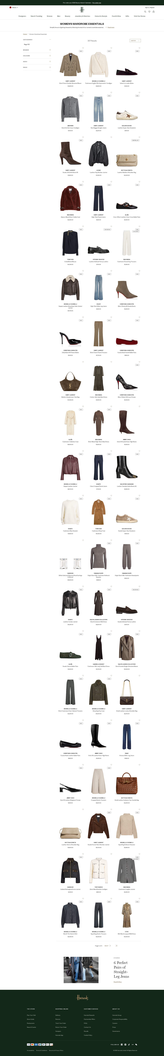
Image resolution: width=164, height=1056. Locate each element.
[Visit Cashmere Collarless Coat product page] (70, 406)
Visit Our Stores (139, 16)
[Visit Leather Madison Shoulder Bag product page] (126, 137)
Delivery (57, 1015)
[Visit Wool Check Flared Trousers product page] (98, 317)
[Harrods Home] (82, 9)
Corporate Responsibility (119, 1019)
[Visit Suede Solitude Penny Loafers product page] (126, 586)
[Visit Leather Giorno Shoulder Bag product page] (70, 809)
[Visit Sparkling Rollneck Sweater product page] (126, 809)
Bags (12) (27, 44)
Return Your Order (61, 1027)
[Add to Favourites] (83, 48)
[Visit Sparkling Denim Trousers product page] (98, 899)
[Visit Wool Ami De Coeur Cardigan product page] (70, 93)
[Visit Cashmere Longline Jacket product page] (126, 854)
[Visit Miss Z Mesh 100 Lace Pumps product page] (126, 362)
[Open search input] (145, 12)
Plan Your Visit (31, 1015)
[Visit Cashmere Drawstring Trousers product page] (126, 226)
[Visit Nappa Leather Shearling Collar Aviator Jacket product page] (70, 271)
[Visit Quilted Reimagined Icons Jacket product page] (70, 854)
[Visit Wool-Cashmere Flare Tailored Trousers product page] (70, 676)
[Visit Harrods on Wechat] (136, 1044)
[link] (81, 970)
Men (58, 16)
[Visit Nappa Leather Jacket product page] (70, 451)
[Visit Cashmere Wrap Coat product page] (98, 496)
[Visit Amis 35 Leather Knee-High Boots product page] (98, 720)
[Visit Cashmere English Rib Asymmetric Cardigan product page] (98, 48)
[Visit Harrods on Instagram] (125, 1044)
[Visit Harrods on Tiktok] (129, 1044)
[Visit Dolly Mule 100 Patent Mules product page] (70, 317)
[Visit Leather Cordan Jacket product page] (70, 586)
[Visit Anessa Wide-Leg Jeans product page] (126, 720)
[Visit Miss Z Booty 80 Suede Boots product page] (126, 271)
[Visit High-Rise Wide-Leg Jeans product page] (98, 271)
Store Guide (30, 1019)
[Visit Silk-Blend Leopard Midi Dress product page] (126, 899)
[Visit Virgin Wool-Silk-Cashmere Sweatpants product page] (126, 540)
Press (114, 1027)
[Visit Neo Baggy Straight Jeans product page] (98, 93)
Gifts (127, 16)
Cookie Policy (88, 1035)
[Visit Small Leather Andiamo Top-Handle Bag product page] (126, 765)
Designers (22, 16)
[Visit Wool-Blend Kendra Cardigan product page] (98, 854)
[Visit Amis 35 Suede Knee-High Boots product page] (126, 406)
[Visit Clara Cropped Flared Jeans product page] (98, 451)
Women (49, 16)
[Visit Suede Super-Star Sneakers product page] (126, 496)
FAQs (85, 1023)
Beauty (67, 16)
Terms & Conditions (41, 1050)
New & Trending (36, 16)
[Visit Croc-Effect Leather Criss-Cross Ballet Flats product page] (126, 182)
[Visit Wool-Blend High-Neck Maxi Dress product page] (98, 406)
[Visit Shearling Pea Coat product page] (98, 676)
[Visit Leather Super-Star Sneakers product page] (126, 93)
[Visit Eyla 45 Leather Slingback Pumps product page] (70, 765)
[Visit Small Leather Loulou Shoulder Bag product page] (126, 676)
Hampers (58, 1031)
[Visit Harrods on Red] (132, 1044)
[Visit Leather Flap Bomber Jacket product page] (98, 137)
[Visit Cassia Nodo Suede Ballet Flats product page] (126, 317)
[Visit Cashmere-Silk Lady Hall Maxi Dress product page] (98, 631)
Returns (57, 1019)
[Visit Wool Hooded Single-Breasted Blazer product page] (126, 631)
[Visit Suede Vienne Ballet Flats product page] (70, 631)
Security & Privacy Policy (56, 1050)
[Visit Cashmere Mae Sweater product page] (70, 496)
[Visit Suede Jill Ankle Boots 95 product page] (70, 137)
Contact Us (87, 1027)
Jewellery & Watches (82, 16)
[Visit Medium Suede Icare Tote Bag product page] (70, 362)
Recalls (86, 1031)
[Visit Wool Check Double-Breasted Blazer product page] (70, 48)
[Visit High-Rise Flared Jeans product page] (98, 182)
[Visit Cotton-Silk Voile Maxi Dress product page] (98, 362)
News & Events (31, 1027)
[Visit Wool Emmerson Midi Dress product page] (98, 586)
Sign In (147, 7)
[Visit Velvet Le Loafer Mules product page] (126, 48)
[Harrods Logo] (82, 997)
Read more (111, 27)
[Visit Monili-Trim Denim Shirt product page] (70, 899)
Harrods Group (116, 1015)
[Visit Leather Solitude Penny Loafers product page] (98, 226)
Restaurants (30, 1023)
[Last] (116, 945)
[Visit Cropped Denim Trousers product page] (98, 765)
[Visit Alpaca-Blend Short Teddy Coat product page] (70, 182)
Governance (116, 1031)
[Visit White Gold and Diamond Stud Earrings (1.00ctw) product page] (70, 540)
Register (152, 7)
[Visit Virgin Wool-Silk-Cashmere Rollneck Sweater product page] (98, 540)
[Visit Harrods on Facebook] (122, 1044)
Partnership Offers (89, 1019)
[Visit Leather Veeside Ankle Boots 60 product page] (126, 451)
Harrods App (59, 1035)
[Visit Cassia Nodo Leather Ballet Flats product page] (70, 720)
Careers (114, 1023)
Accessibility (30, 1050)
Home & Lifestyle (101, 16)
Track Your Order (60, 1023)
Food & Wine (116, 16)
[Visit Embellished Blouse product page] (70, 226)
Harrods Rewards (89, 1015)
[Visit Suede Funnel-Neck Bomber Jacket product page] (98, 809)
